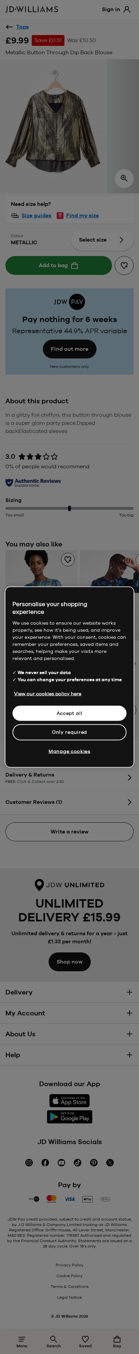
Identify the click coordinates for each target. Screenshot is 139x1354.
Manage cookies (69, 751)
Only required (69, 732)
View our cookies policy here (47, 693)
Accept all (70, 713)
